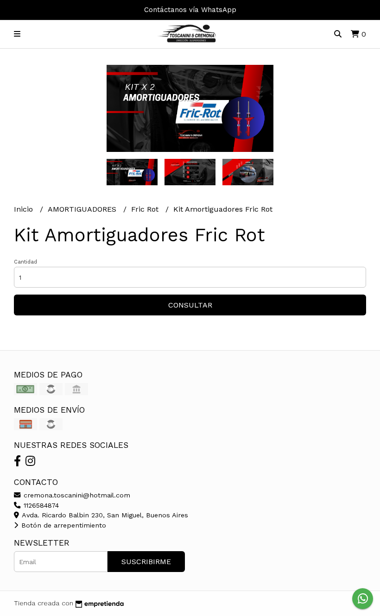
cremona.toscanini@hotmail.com (75, 495)
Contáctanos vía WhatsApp (190, 10)
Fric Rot (146, 209)
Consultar (190, 305)
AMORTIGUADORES (83, 209)
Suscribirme (146, 561)
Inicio (24, 209)
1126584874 (40, 505)
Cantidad (25, 262)
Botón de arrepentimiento (62, 525)
